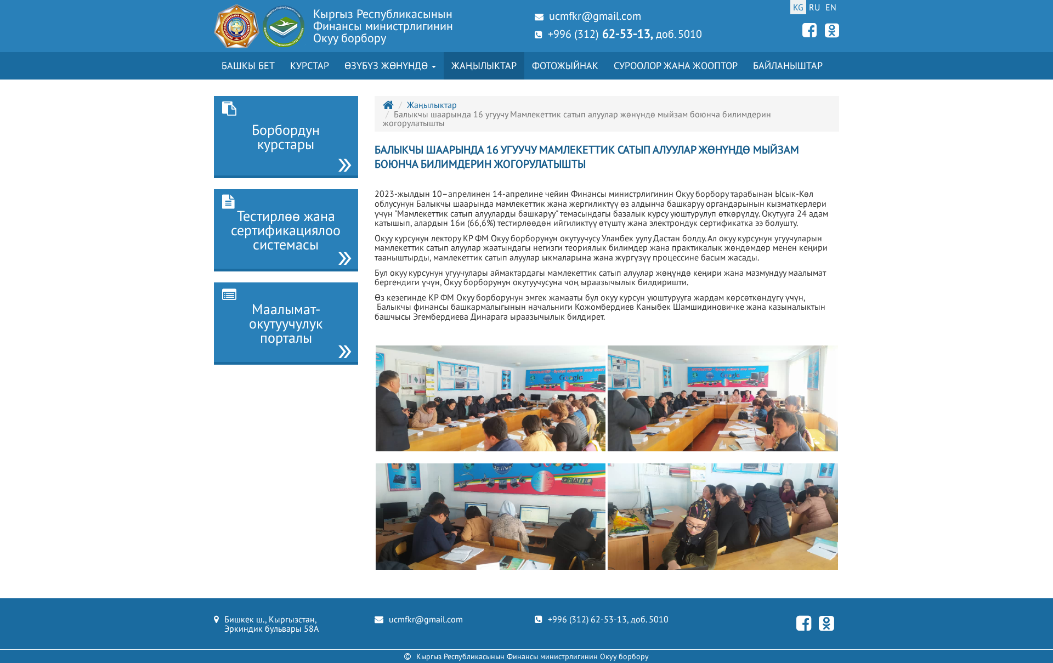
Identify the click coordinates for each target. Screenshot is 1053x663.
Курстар (309, 65)
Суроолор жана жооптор (676, 65)
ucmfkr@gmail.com (595, 16)
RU (814, 7)
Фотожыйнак (565, 65)
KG (798, 7)
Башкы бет (248, 65)
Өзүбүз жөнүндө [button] (387, 65)
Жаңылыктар (484, 65)
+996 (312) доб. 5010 (625, 33)
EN (830, 7)
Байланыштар (788, 65)
